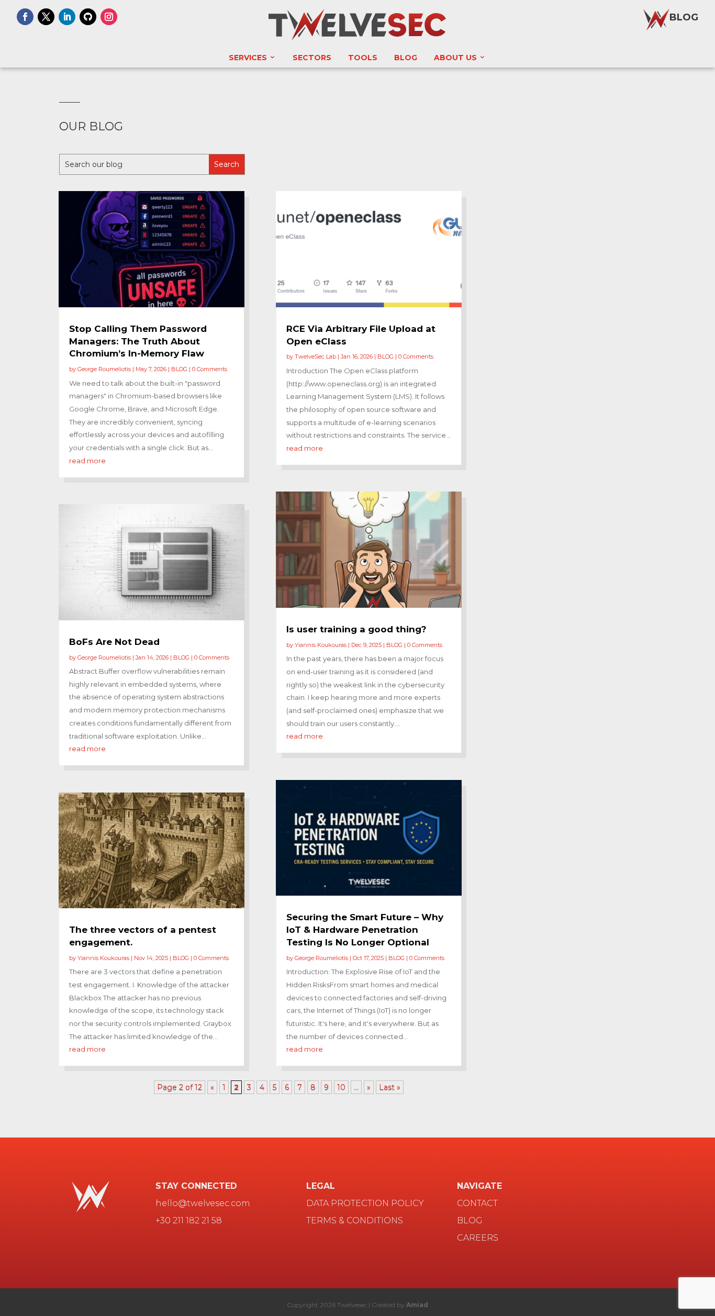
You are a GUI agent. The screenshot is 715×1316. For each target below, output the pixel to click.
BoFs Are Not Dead (114, 642)
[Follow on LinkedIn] (67, 16)
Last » (389, 1087)
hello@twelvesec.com (202, 1203)
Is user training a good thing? (356, 629)
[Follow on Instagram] (108, 16)
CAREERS (477, 1238)
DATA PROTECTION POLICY (365, 1203)
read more (87, 460)
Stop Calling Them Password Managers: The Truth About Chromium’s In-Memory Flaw (138, 341)
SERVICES (248, 57)
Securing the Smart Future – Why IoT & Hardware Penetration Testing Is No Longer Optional (364, 929)
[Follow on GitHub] (88, 16)
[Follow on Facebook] (25, 16)
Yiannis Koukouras (103, 958)
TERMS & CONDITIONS (354, 1220)
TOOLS (362, 57)
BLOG (683, 17)
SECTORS (312, 57)
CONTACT (477, 1203)
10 (341, 1087)
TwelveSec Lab (315, 356)
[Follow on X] (46, 16)
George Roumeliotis (104, 369)
